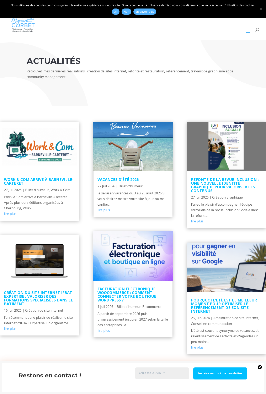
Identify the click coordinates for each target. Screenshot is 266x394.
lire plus (10, 213)
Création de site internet (44, 310)
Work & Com (60, 190)
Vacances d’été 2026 (118, 179)
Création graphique (227, 197)
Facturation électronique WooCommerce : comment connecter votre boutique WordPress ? (126, 294)
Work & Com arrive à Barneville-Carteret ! (39, 181)
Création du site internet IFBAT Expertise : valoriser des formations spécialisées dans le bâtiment (38, 298)
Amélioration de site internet (235, 318)
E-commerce (151, 306)
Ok (116, 11)
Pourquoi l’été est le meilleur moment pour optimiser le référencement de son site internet (224, 306)
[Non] (261, 9)
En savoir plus (144, 11)
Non (126, 11)
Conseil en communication (211, 323)
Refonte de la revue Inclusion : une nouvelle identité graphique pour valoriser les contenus (225, 185)
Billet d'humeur (37, 190)
